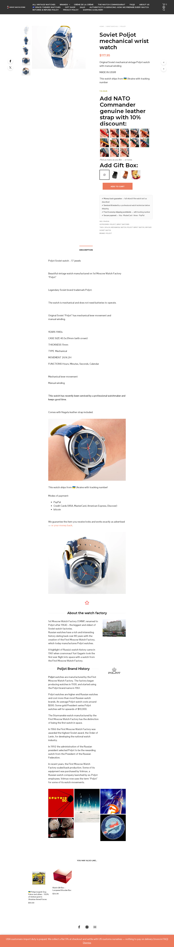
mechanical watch (118, 227)
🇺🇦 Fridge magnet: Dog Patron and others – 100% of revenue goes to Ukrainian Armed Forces (38, 896)
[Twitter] (10, 67)
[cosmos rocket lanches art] (87, 806)
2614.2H (107, 227)
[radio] (104, 174)
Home (102, 26)
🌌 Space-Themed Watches (46, 7)
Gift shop (70, 7)
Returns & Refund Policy (45, 10)
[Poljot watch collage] (61, 828)
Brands (64, 4)
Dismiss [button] (87, 942)
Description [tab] (86, 250)
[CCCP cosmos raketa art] (113, 828)
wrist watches (112, 26)
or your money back (61, 525)
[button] (165, 4)
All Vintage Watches (43, 4)
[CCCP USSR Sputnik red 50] (61, 803)
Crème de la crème (83, 4)
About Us (144, 4)
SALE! (82, 7)
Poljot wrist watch (135, 227)
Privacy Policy (70, 10)
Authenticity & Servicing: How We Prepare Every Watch (119, 7)
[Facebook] (10, 61)
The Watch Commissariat (111, 4)
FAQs (132, 4)
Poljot (123, 26)
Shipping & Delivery (93, 10)
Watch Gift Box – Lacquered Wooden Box (61, 889)
